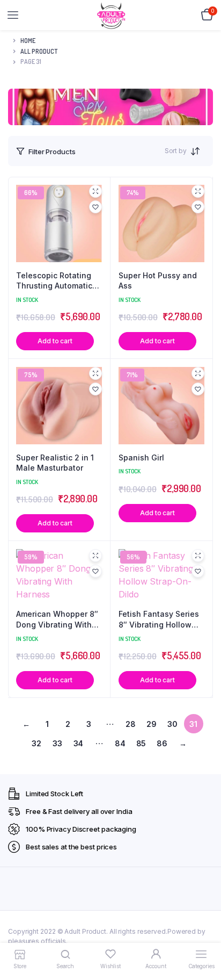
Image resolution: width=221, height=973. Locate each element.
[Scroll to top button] (204, 930)
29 (151, 724)
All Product (38, 51)
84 (120, 743)
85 (141, 743)
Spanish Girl (141, 457)
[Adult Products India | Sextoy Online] (111, 15)
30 (172, 724)
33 (57, 743)
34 (78, 743)
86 (162, 743)
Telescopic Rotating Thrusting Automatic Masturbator (54, 281)
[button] (95, 207)
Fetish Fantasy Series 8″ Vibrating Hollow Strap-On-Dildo (159, 619)
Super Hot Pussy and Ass (158, 281)
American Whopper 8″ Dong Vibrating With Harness (57, 619)
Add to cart (55, 341)
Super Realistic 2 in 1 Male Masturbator (55, 463)
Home (27, 41)
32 (36, 743)
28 (131, 724)
